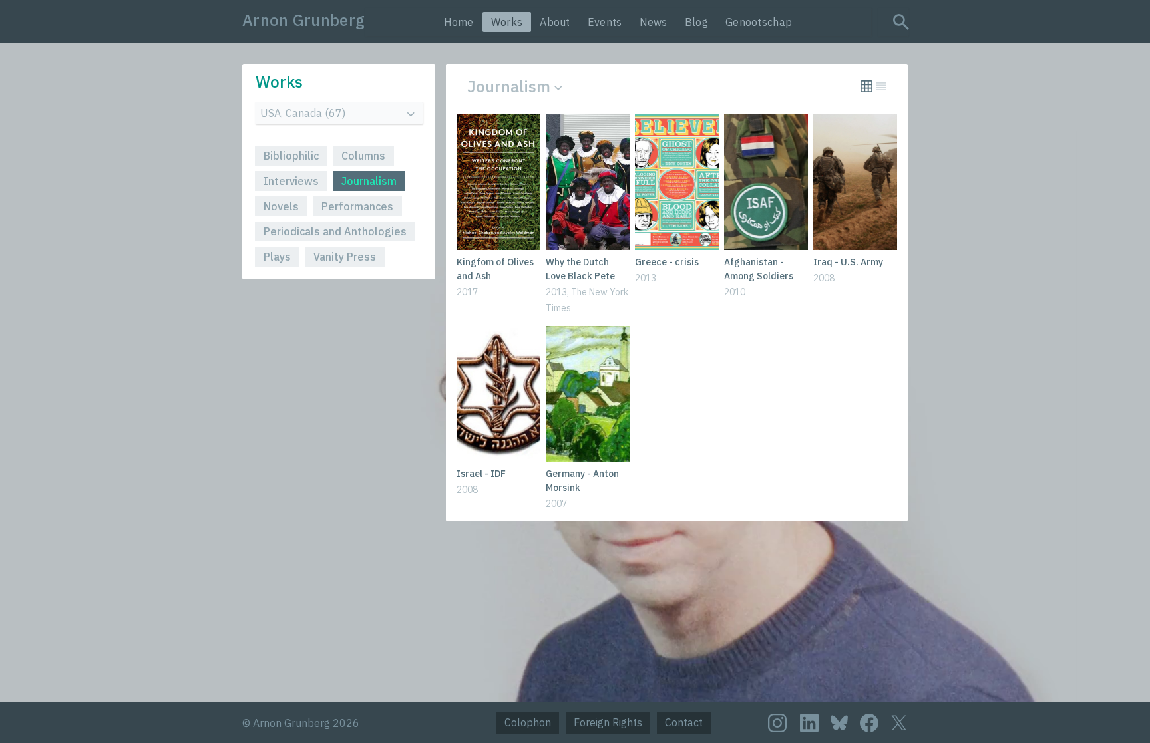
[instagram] (777, 723)
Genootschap (758, 22)
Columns (363, 155)
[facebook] (869, 723)
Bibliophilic (291, 155)
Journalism (369, 181)
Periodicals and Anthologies (335, 231)
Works (507, 22)
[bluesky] (839, 722)
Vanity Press (344, 256)
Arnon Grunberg (303, 20)
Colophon (527, 722)
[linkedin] (809, 723)
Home (459, 22)
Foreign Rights (608, 722)
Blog (696, 22)
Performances (357, 206)
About (555, 22)
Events (605, 22)
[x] (899, 723)
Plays (277, 256)
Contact (684, 722)
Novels (281, 206)
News (654, 22)
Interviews (291, 181)
